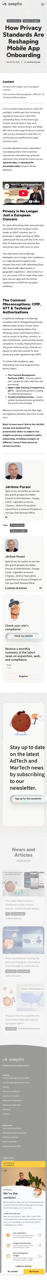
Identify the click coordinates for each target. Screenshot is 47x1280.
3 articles (10, 588)
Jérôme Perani (33, 62)
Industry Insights (31, 20)
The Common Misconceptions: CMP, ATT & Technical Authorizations (23, 96)
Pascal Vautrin (14, 975)
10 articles (21, 588)
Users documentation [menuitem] (12, 1128)
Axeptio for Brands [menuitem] (11, 1096)
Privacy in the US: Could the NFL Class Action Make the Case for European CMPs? (22, 1019)
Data (8, 914)
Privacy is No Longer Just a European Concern (21, 88)
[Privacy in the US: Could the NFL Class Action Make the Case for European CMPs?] (23, 997)
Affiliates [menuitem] (6, 1109)
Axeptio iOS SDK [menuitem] (10, 1141)
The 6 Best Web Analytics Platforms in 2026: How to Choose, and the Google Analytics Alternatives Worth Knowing (23, 905)
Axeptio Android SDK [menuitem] (12, 1146)
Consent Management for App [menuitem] (16, 1082)
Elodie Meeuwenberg (30, 1028)
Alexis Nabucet (14, 918)
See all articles (23, 860)
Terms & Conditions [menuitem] (11, 1091)
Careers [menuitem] (6, 1113)
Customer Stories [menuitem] (10, 1137)
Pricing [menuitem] (6, 1087)
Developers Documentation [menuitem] (15, 1132)
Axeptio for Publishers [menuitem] (12, 1100)
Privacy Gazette (23, 971)
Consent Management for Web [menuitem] (16, 1078)
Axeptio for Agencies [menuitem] (12, 1105)
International (14, 20)
